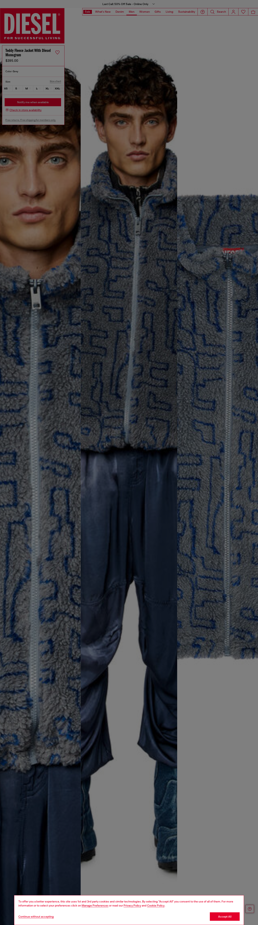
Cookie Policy (155, 905)
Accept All (224, 916)
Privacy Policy (132, 905)
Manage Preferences (95, 905)
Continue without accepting (36, 916)
